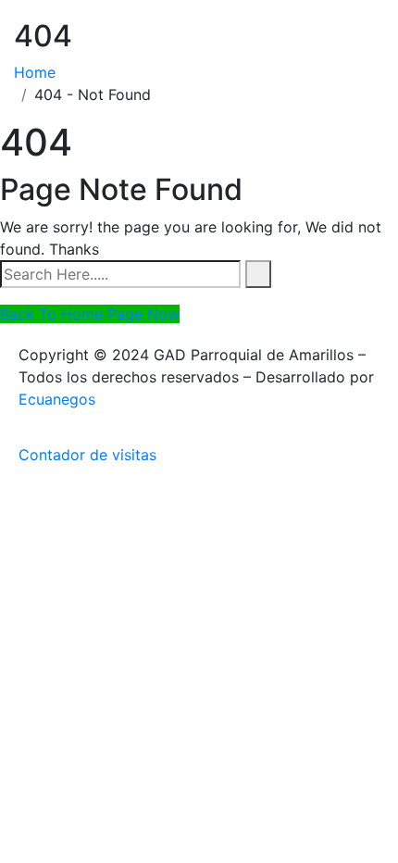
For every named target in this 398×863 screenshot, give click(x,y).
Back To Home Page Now (90, 314)
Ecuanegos (57, 399)
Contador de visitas (87, 454)
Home (39, 72)
